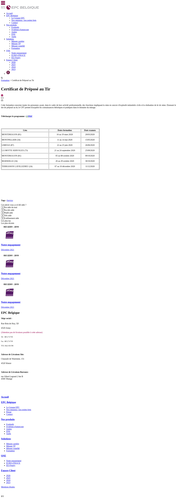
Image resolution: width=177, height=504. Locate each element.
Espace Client (11, 60)
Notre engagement (18, 53)
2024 (13, 67)
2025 (13, 65)
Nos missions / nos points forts (23, 20)
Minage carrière (17, 41)
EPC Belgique (12, 16)
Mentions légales (8, 487)
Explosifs (15, 27)
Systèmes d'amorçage (20, 30)
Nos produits (11, 25)
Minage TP (16, 44)
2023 (13, 69)
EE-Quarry (15, 58)
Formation (15, 48)
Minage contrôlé (18, 46)
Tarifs (13, 37)
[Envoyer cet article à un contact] (2, 98)
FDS (13, 34)
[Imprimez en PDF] (2, 101)
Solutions (10, 39)
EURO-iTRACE (18, 55)
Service (10, 200)
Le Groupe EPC (18, 18)
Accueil (9, 13)
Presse (8, 412)
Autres (14, 32)
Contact (14, 23)
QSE (8, 51)
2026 (13, 62)
